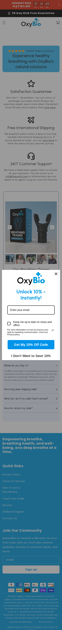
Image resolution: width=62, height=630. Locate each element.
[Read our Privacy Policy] (53, 330)
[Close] (56, 274)
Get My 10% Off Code (31, 344)
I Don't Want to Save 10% (31, 356)
